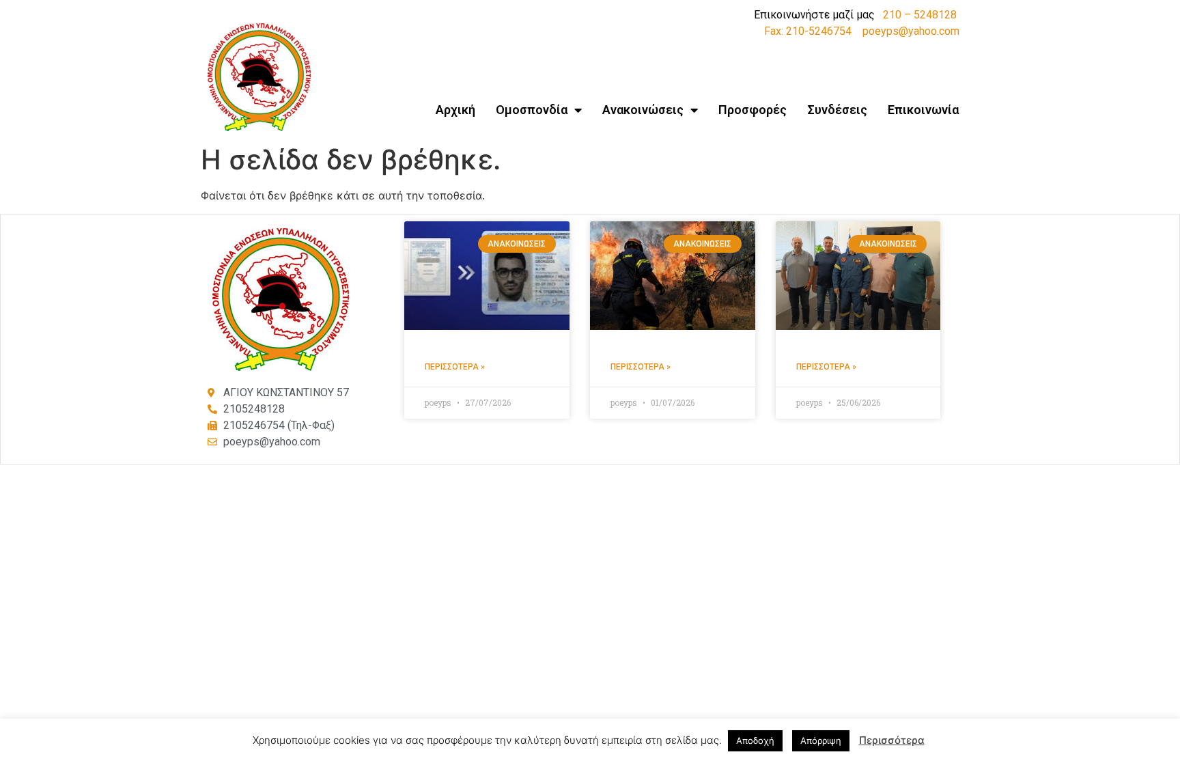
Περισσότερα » (455, 367)
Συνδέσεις (837, 109)
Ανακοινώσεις (643, 109)
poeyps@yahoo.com (910, 31)
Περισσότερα (892, 740)
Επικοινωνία (923, 109)
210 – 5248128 (920, 14)
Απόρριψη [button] (820, 740)
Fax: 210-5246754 (808, 31)
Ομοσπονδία (531, 109)
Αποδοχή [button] (755, 740)
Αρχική (455, 109)
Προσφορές (752, 109)
